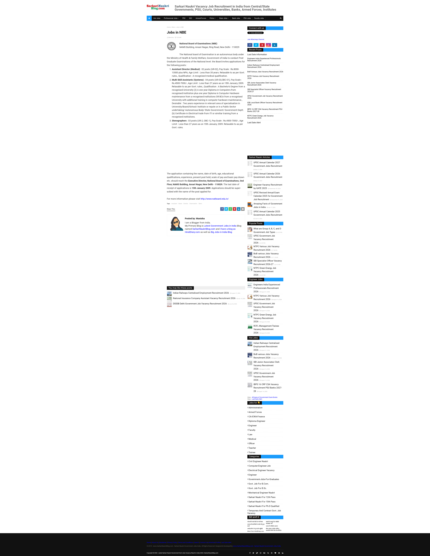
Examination (193, 203)
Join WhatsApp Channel (255, 39)
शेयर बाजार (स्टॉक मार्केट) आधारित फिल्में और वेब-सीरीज (273, 529)
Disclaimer (162, 542)
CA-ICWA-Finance (256, 416)
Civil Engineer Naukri (258, 461)
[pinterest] (262, 45)
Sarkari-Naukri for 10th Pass (261, 501)
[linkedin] (274, 45)
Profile (218, 542)
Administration (255, 407)
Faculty (251, 430)
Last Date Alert (257, 399)
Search (196, 542)
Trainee (251, 452)
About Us (155, 542)
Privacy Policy (172, 542)
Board (180, 203)
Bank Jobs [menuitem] (236, 18)
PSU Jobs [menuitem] (247, 18)
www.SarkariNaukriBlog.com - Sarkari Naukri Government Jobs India (257, 546)
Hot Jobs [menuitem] (156, 18)
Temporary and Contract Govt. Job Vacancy (264, 511)
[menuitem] (149, 18)
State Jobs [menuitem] (223, 18)
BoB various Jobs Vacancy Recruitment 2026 (265, 72)
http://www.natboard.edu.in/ (215, 198)
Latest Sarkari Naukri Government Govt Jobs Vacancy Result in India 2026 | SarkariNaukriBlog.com (188, 553)
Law (250, 434)
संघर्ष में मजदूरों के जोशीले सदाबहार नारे (272, 522)
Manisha (171, 37)
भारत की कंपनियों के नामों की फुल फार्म (255, 525)
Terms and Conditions (185, 542)
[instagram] (268, 45)
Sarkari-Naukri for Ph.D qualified (263, 506)
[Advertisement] (156, 61)
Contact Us (204, 542)
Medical (252, 439)
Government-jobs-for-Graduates (263, 479)
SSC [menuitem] (190, 18)
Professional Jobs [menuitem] (170, 18)
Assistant (174, 203)
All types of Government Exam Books (264, 397)
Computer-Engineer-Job (259, 466)
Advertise (211, 542)
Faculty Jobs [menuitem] (259, 18)
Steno (173, 27)
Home (169, 27)
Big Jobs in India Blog (221, 232)
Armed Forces (255, 412)
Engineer (252, 425)
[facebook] (249, 45)
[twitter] (256, 45)
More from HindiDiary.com (255, 531)
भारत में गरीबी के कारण (272, 526)
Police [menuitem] (212, 18)
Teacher (252, 448)
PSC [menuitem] (184, 18)
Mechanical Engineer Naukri (261, 492)
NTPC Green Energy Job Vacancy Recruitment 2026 (260, 117)
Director (185, 203)
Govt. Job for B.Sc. (257, 488)
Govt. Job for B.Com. (258, 483)
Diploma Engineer (256, 421)
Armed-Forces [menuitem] (201, 18)
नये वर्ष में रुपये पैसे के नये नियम (255, 522)
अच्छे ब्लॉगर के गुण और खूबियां (255, 528)
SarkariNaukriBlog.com (203, 229)
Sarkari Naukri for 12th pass (261, 497)
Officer (251, 443)
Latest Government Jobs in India (220, 225)
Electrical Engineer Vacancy (261, 470)
